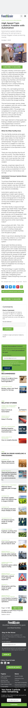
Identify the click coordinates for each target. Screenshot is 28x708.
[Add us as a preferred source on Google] (21, 286)
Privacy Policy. (16, 365)
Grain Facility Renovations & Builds (8, 552)
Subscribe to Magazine (12, 67)
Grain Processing (6, 529)
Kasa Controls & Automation (6, 410)
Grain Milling (5, 540)
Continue (14, 704)
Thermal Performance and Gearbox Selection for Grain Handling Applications (9, 474)
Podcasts (4, 584)
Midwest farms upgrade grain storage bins (8, 488)
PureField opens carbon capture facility (9, 565)
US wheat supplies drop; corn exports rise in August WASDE (9, 499)
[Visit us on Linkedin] (5, 663)
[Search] (21, 16)
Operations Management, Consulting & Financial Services (9, 407)
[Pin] (17, 286)
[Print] (2, 286)
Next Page (17, 608)
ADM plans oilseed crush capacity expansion (7, 577)
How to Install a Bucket (9, 440)
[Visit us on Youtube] (8, 663)
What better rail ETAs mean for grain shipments (8, 587)
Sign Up (7, 368)
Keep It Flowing (6, 419)
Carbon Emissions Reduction (6, 563)
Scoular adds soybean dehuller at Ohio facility (9, 554)
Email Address (7, 321)
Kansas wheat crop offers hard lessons (7, 462)
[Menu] (25, 16)
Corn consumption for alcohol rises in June (8, 542)
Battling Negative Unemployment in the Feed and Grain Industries (8, 430)
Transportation (6, 386)
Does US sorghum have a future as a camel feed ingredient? (9, 379)
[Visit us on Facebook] (2, 663)
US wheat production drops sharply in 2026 (8, 509)
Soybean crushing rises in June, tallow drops (9, 531)
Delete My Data (14, 667)
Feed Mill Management (8, 426)
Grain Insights (5, 376)
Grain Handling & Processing (11, 20)
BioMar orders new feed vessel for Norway (9, 389)
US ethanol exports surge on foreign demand (7, 521)
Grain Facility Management (5, 416)
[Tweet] (14, 286)
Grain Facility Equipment (9, 485)
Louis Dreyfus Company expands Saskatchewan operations (9, 599)
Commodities (5, 459)
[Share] (6, 286)
